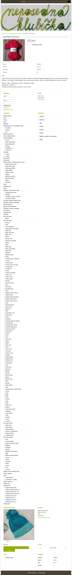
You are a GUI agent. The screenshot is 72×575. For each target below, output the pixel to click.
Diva (7, 285)
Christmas (8, 268)
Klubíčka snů (9, 148)
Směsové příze (10, 433)
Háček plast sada (10, 166)
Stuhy (5, 475)
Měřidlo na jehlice (10, 176)
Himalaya (8, 447)
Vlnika (7, 465)
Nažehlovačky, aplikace (10, 206)
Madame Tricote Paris (11, 451)
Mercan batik (9, 375)
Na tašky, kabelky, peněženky (11, 202)
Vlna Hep (39, 66)
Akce (5, 118)
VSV (7, 467)
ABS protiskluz (8, 115)
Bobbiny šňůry (10, 254)
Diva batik (8, 286)
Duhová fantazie (10, 144)
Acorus (7, 140)
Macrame (8, 369)
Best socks (8, 250)
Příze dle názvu (13, 33)
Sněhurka (8, 411)
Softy (7, 415)
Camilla (8, 260)
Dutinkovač (7, 160)
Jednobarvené (9, 477)
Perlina (7, 399)
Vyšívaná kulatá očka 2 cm (13, 489)
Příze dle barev (8, 216)
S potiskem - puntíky (11, 479)
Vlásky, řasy (7, 483)
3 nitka (7, 154)
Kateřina (8, 355)
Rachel (7, 407)
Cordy (19, 33)
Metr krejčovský (10, 178)
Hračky (41, 126)
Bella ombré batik (10, 142)
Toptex (7, 459)
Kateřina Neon (9, 357)
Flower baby (9, 331)
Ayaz (5, 121)
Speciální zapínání (11, 198)
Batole (7, 242)
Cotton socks (9, 276)
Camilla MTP (9, 266)
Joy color (8, 351)
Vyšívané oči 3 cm (10, 501)
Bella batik (8, 246)
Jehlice (7, 174)
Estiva (7, 317)
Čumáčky (8, 128)
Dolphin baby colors (11, 299)
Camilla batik (9, 262)
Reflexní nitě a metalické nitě (11, 471)
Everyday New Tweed (11, 325)
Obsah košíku (41, 99)
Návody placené (8, 204)
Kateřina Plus (9, 359)
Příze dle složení (8, 423)
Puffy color (9, 405)
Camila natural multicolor (12, 258)
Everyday (8, 319)
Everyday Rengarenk (11, 327)
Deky (41, 123)
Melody (7, 371)
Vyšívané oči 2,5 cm (11, 499)
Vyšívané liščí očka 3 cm (12, 491)
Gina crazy (8, 339)
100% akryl (8, 425)
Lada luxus (9, 367)
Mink (7, 381)
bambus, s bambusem (12, 431)
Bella (7, 244)
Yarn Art (8, 469)
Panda (7, 391)
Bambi (7, 236)
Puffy (7, 403)
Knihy (5, 188)
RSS (40, 572)
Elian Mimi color (10, 313)
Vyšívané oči (7, 485)
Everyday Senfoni (10, 329)
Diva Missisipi (9, 288)
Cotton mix (9, 274)
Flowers (8, 146)
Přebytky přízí (7, 212)
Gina (7, 337)
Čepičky (42, 116)
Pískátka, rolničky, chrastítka (11, 208)
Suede (7, 419)
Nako (7, 453)
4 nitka (7, 156)
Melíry (7, 218)
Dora (7, 303)
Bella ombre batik (10, 248)
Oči (6, 132)
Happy (7, 341)
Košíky (41, 133)
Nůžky (7, 180)
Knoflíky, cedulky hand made (11, 190)
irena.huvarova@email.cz (44, 517)
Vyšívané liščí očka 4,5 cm (13, 493)
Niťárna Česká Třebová (12, 455)
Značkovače (7, 503)
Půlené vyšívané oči (11, 487)
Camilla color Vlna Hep (12, 264)
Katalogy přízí (7, 186)
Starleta (8, 417)
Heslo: (5, 100)
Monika (7, 383)
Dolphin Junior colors (11, 301)
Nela (7, 387)
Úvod (3, 33)
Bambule (6, 123)
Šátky (41, 139)
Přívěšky (6, 214)
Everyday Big (9, 323)
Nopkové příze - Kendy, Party (13, 389)
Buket (7, 256)
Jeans (7, 347)
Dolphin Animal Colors (12, 292)
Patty (7, 395)
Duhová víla (9, 307)
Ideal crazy (8, 345)
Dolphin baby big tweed (12, 297)
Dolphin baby (9, 295)
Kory (7, 365)
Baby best (8, 230)
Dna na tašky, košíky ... (10, 136)
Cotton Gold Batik (10, 272)
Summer (8, 421)
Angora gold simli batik (12, 228)
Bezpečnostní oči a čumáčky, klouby (13, 125)
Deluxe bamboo (10, 283)
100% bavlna (9, 427)
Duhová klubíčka (8, 138)
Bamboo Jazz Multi (11, 240)
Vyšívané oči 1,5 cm (11, 495)
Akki (7, 224)
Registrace (6, 107)
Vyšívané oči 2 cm (10, 497)
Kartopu (8, 449)
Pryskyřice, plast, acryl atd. (13, 196)
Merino (7, 377)
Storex (7, 457)
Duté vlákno (7, 158)
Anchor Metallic (10, 226)
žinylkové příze (10, 435)
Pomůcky (8, 182)
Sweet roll (8, 150)
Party (7, 393)
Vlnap (7, 463)
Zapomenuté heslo (8, 109)
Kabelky (42, 129)
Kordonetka (9, 363)
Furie (7, 335)
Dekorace (42, 119)
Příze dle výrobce (8, 437)
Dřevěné (8, 194)
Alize (7, 439)
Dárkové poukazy (8, 134)
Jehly (5, 184)
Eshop (7, 33)
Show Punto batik (10, 409)
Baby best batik (10, 232)
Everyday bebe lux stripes (13, 321)
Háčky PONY (9, 170)
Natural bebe (9, 385)
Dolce (7, 290)
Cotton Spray (9, 278)
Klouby (7, 130)
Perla (7, 397)
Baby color (8, 234)
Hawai (7, 343)
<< (40, 547)
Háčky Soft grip (10, 172)
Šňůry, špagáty (8, 473)
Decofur (8, 281)
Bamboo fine (9, 238)
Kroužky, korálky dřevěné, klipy (12, 200)
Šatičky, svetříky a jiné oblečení (48, 136)
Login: (5, 96)
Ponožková (7, 210)
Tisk (44, 572)
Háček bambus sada (11, 164)
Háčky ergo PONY (10, 168)
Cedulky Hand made (11, 192)
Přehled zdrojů (9, 557)
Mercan (7, 373)
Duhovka (6, 152)
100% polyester (10, 429)
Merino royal (9, 379)
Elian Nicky (9, 315)
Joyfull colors (9, 353)
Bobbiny (8, 252)
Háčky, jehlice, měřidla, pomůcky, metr (14, 162)
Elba (7, 311)
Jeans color (9, 349)
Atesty (5, 120)
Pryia (7, 401)
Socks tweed (9, 413)
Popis (3, 75)
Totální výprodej (8, 481)
